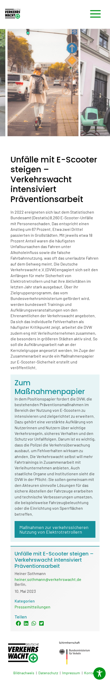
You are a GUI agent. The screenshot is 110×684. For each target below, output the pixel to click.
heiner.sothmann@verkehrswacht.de (48, 579)
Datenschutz (48, 673)
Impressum (71, 673)
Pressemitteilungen (32, 606)
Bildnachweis (23, 673)
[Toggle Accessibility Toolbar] (99, 673)
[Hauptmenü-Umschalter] (95, 13)
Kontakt (90, 673)
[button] (18, 623)
